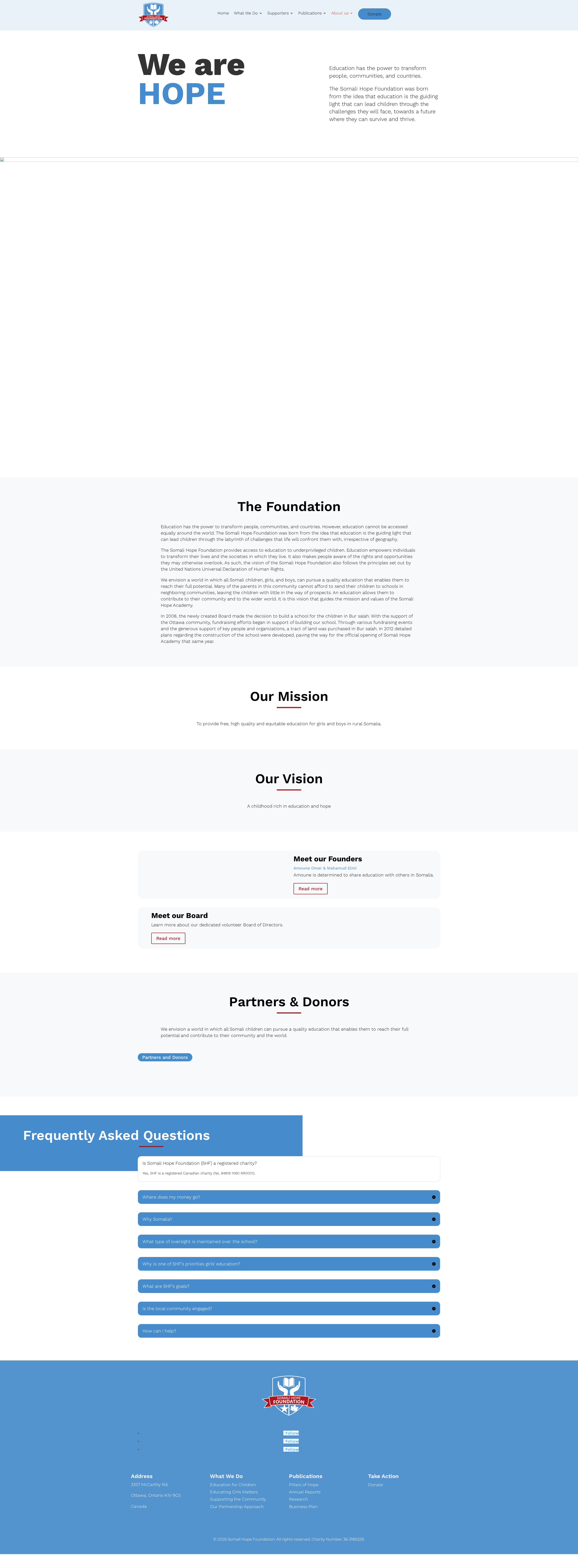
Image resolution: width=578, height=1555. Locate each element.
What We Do (246, 13)
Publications (310, 13)
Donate (375, 14)
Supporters (278, 13)
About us (340, 13)
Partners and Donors (165, 1057)
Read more (310, 888)
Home (223, 13)
